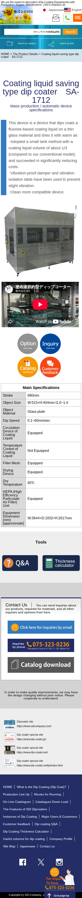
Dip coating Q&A (46, 824)
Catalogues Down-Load (51, 801)
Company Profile (60, 839)
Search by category (27, 43)
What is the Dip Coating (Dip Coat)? (41, 787)
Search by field (66, 43)
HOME (5, 54)
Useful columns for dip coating (24, 839)
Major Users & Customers (59, 816)
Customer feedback (16, 824)
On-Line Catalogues (17, 801)
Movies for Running (47, 794)
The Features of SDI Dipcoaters (25, 809)
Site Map (9, 846)
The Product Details (25, 54)
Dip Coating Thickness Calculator (26, 831)
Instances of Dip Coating (20, 816)
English (77, 10)
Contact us (47, 846)
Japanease (56, 10)
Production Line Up (16, 794)
